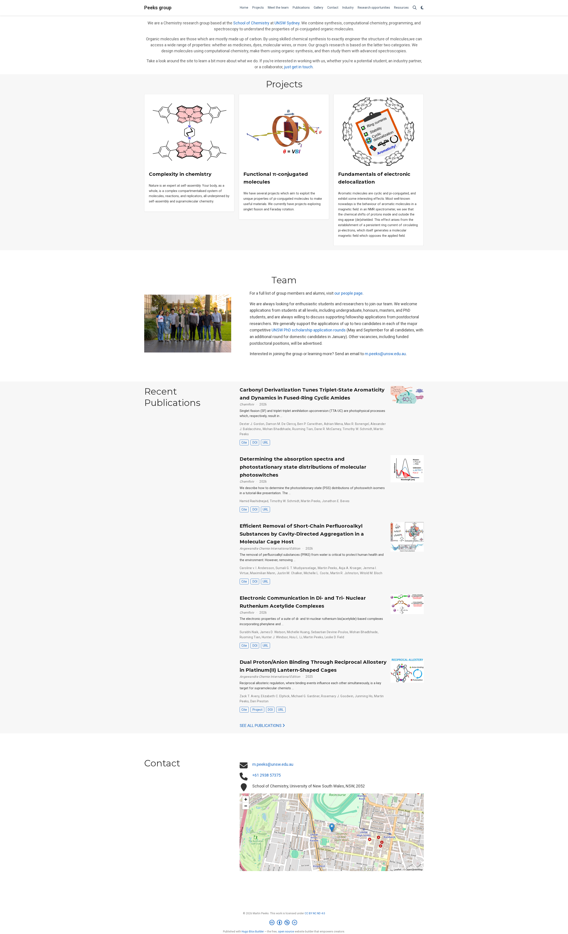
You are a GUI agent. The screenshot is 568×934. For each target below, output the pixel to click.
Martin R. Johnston (344, 573)
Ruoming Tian (302, 429)
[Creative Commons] (284, 923)
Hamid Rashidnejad (254, 501)
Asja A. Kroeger (350, 568)
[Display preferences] (422, 7)
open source (286, 931)
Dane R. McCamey (327, 429)
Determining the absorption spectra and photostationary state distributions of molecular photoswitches (303, 467)
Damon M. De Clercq (281, 424)
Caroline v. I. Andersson (257, 568)
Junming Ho (364, 696)
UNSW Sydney (287, 23)
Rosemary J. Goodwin (337, 696)
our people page (348, 293)
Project (257, 709)
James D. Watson (272, 632)
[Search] (415, 7)
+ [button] (245, 799)
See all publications (261, 725)
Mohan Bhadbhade (277, 429)
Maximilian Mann (262, 573)
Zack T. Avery (249, 696)
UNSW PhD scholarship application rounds (309, 330)
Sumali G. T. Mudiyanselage (296, 568)
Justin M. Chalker (289, 573)
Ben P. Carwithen (309, 424)
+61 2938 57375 (266, 775)
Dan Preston (259, 701)
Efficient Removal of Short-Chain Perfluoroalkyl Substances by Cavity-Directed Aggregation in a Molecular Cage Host (302, 533)
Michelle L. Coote (316, 573)
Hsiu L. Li (295, 637)
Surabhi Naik (249, 632)
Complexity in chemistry (180, 174)
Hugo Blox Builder (253, 931)
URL (265, 442)
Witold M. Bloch (371, 573)
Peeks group (158, 7)
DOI (254, 442)
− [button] (245, 806)
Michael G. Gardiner (305, 696)
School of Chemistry (251, 23)
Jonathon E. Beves (335, 501)
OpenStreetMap (414, 869)
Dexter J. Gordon (252, 424)
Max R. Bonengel (356, 424)
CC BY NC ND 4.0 (315, 913)
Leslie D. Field (334, 637)
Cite (244, 442)
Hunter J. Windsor (275, 637)
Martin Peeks (310, 501)
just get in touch (298, 67)
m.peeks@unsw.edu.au (385, 353)
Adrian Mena (333, 424)
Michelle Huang (298, 632)
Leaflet (397, 869)
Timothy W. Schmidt (357, 429)
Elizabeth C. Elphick (275, 696)
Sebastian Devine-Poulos (329, 632)
